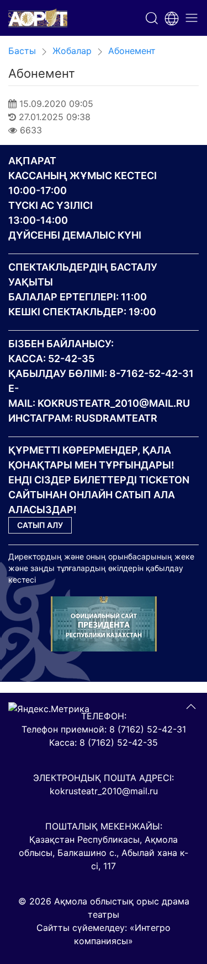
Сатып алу (40, 525)
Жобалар (72, 50)
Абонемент (132, 50)
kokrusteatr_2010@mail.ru (114, 403)
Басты (22, 50)
